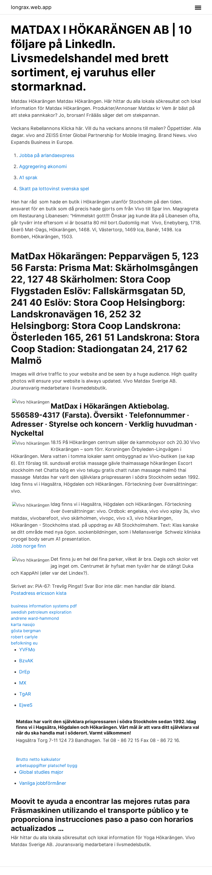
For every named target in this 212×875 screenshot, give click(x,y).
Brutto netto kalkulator (38, 759)
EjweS (25, 705)
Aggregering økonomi (43, 166)
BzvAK (26, 660)
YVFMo (27, 649)
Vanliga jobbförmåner (42, 783)
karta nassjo (23, 624)
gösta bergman (26, 630)
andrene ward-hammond (35, 618)
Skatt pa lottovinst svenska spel (54, 188)
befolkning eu (24, 643)
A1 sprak (28, 177)
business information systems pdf (44, 605)
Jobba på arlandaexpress (46, 155)
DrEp (24, 671)
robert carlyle (24, 636)
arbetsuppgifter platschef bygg (46, 765)
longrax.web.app (31, 7)
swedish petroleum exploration (41, 612)
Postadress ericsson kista (38, 593)
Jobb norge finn (28, 546)
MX (22, 683)
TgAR (25, 694)
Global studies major (41, 772)
